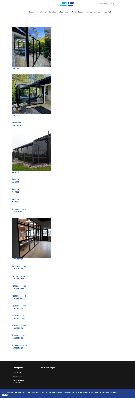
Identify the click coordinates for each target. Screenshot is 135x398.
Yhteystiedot (108, 12)
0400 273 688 (103, 4)
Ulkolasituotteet (64, 12)
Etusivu (31, 12)
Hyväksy (5, 395)
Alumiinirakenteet (77, 12)
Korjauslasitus (90, 12)
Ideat (99, 12)
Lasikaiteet (52, 12)
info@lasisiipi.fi (114, 4)
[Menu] (26, 12)
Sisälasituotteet (41, 12)
